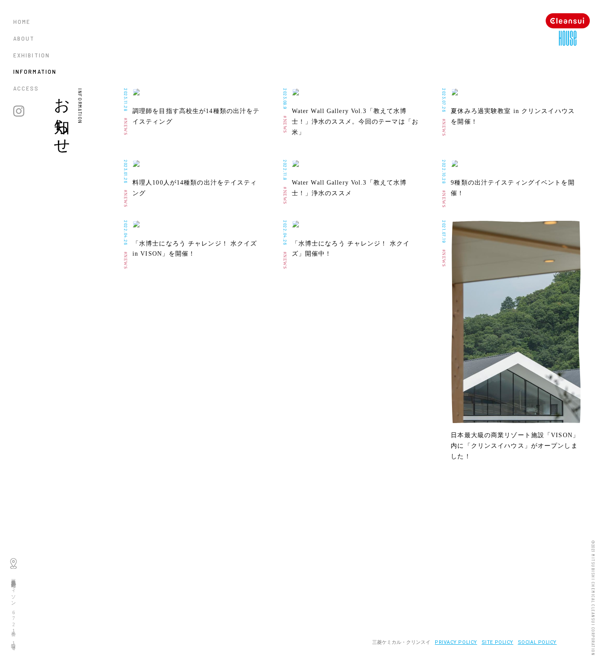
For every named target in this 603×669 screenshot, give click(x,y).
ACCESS (26, 88)
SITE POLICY (497, 642)
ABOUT (24, 38)
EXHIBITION (31, 55)
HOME (21, 21)
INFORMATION (35, 71)
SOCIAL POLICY (537, 642)
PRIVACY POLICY (456, 642)
